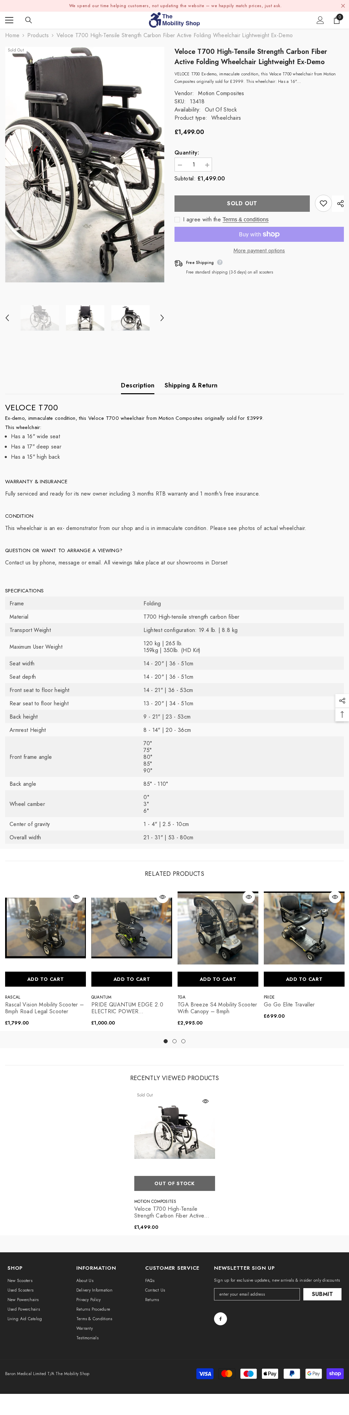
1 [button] (166, 1041)
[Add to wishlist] (323, 203)
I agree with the (202, 219)
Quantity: (186, 152)
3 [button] (183, 1041)
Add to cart (45, 979)
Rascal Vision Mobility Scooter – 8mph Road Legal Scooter (44, 1008)
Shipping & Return (191, 385)
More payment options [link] (259, 250)
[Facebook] (220, 1318)
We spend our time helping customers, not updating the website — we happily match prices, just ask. (175, 6)
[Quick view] (76, 897)
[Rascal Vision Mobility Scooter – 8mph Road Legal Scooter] (45, 927)
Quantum (101, 997)
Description (137, 385)
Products (38, 35)
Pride (269, 997)
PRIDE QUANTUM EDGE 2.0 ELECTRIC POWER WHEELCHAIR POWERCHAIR (128, 1008)
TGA (182, 997)
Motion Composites (221, 93)
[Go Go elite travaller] (304, 927)
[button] (7, 318)
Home (12, 35)
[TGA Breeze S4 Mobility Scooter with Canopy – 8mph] (218, 927)
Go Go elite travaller (289, 1004)
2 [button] (174, 1041)
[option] (84, 164)
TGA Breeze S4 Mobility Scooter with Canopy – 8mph (217, 1008)
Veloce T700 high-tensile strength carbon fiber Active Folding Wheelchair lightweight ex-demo (172, 1212)
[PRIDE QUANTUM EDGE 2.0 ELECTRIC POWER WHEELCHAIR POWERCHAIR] (131, 927)
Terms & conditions (246, 219)
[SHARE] (338, 203)
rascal (12, 997)
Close (343, 6)
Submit (322, 1294)
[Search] (29, 20)
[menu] (9, 20)
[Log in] (320, 20)
